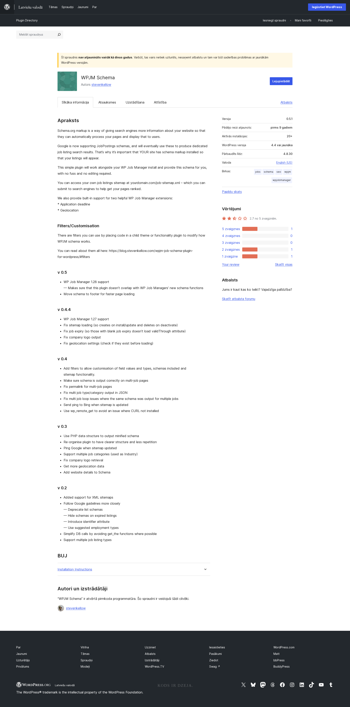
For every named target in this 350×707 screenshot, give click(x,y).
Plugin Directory (27, 20)
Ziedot (213, 660)
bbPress (279, 660)
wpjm (287, 171)
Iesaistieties (217, 647)
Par (18, 647)
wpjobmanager (282, 180)
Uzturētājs (23, 660)
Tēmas (85, 653)
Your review (230, 264)
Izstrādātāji (152, 660)
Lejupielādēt (281, 81)
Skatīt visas (283, 264)
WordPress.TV (154, 666)
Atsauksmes (107, 102)
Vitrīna (85, 647)
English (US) (284, 162)
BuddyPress (281, 666)
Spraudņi (87, 660)
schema (268, 171)
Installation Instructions (75, 569)
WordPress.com (284, 647)
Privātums (22, 666)
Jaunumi (21, 653)
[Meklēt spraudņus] (59, 35)
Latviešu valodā (65, 685)
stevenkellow (101, 84)
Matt (276, 653)
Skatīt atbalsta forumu (238, 299)
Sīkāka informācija (75, 102)
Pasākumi (215, 653)
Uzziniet (150, 647)
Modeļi (85, 666)
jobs (257, 171)
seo (278, 171)
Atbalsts (286, 102)
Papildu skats (232, 192)
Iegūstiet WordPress (327, 7)
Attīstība (160, 102)
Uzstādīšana (135, 102)
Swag (214, 666)
